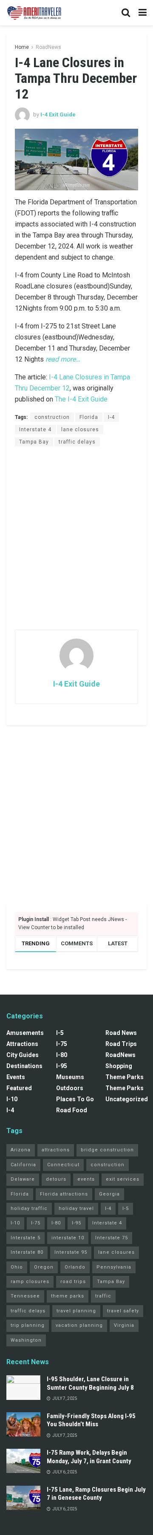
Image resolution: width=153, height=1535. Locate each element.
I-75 (61, 1043)
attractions (56, 1150)
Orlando (75, 1267)
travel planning (76, 1311)
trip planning (28, 1325)
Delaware (23, 1179)
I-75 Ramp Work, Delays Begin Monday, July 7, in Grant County (89, 1457)
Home (22, 47)
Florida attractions (64, 1194)
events (86, 1179)
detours (56, 1179)
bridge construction (107, 1150)
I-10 (11, 1099)
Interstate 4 (35, 430)
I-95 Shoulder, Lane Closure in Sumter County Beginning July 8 (90, 1383)
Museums (70, 1077)
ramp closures (30, 1281)
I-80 (61, 1055)
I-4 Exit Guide (58, 114)
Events (15, 1077)
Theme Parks (124, 1077)
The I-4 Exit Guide (81, 399)
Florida (88, 417)
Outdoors (69, 1088)
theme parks (67, 1296)
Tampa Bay (34, 442)
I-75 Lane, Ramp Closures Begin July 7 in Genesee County (96, 1494)
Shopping (118, 1066)
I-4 (111, 417)
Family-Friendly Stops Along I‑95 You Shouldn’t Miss (91, 1420)
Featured (19, 1088)
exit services (122, 1179)
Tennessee (25, 1296)
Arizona (21, 1150)
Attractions (22, 1043)
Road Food (71, 1110)
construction (52, 417)
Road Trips (121, 1043)
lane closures (80, 430)
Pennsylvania (113, 1267)
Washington (26, 1340)
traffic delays (77, 442)
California (23, 1165)
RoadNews (48, 47)
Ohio (17, 1267)
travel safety (123, 1311)
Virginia (124, 1325)
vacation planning (79, 1325)
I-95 (61, 1066)
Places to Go (75, 1099)
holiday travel (76, 1208)
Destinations (24, 1066)
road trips (73, 1281)
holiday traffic (29, 1208)
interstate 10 (67, 1238)
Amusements (25, 1032)
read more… (62, 359)
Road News (121, 1032)
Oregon (44, 1267)
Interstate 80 (27, 1252)
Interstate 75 (111, 1238)
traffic (103, 1296)
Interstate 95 (70, 1252)
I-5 (60, 1032)
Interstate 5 (25, 1238)
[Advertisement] (76, 537)
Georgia (109, 1194)
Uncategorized (126, 1099)
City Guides (22, 1055)
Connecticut (63, 1165)
